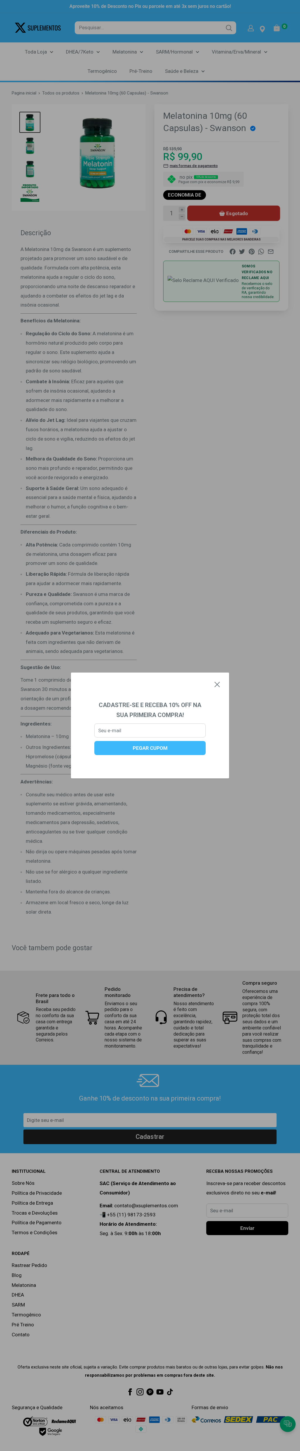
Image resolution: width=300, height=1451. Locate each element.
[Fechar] (217, 684)
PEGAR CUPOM (150, 748)
